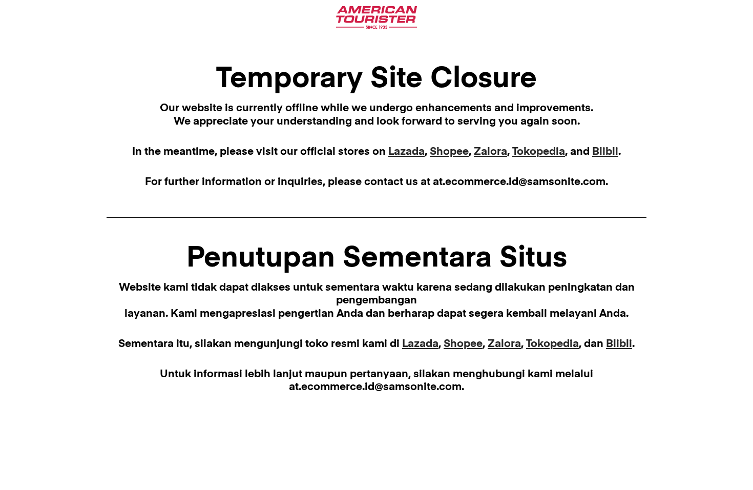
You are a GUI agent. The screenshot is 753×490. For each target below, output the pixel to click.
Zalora (490, 152)
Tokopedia (538, 152)
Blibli (605, 152)
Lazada (406, 152)
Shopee (449, 152)
